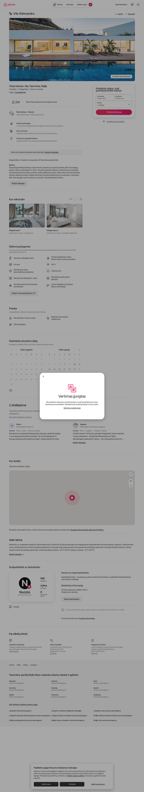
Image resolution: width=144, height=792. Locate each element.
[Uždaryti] (43, 376)
